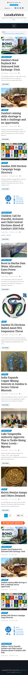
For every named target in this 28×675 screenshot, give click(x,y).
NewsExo (9, 672)
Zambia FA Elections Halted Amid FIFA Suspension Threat (13, 328)
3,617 (18, 515)
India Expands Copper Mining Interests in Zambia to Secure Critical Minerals (14, 384)
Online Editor (4, 73)
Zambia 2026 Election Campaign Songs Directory (13, 169)
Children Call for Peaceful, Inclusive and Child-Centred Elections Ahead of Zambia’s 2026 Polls (12, 222)
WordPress (22, 670)
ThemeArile (17, 672)
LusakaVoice (14, 15)
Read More (5, 84)
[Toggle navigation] (14, 25)
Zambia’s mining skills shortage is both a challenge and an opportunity (14, 585)
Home (3, 32)
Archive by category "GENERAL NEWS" (14, 33)
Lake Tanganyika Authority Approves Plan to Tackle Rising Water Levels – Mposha (13, 440)
